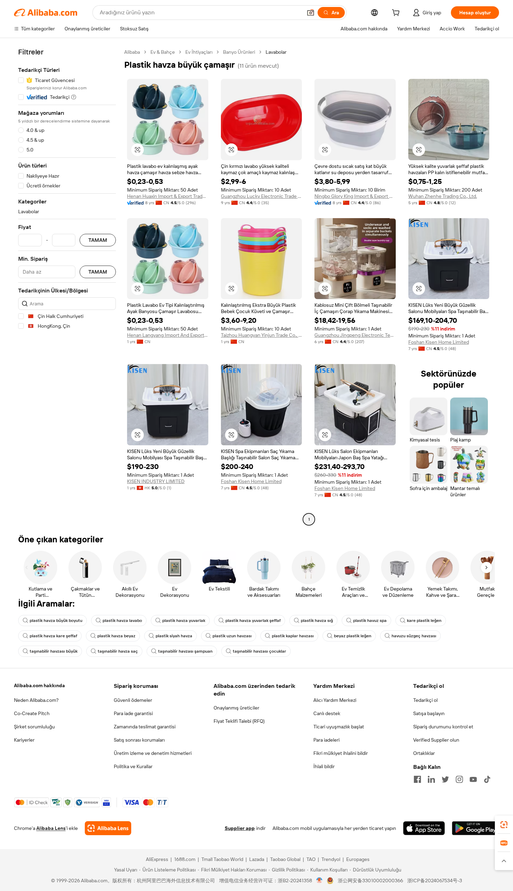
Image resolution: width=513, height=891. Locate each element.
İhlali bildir (324, 766)
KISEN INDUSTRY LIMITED (156, 481)
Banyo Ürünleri (239, 52)
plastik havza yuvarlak (183, 620)
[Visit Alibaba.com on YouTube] (473, 779)
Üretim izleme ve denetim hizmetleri (153, 753)
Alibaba (132, 52)
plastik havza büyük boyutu (56, 620)
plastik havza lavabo (122, 620)
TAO (310, 859)
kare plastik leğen (424, 620)
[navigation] (67, 286)
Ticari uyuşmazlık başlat (338, 726)
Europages (358, 859)
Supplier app (240, 828)
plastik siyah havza (174, 635)
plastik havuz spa (370, 620)
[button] (310, 12)
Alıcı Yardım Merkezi (334, 700)
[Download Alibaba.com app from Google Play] (475, 828)
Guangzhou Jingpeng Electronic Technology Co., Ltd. (355, 335)
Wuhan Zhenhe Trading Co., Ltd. (442, 196)
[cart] (397, 13)
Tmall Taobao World (222, 859)
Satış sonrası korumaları (139, 740)
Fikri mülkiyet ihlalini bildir (340, 753)
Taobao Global (285, 859)
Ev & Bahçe (162, 52)
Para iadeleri (326, 740)
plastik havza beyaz (116, 635)
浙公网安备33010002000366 (370, 880)
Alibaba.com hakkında (39, 685)
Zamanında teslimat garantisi (145, 726)
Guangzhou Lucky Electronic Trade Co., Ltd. (261, 196)
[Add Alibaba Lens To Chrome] (108, 828)
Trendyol (330, 859)
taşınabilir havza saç (118, 651)
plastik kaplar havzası (293, 635)
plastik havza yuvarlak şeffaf (253, 620)
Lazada (256, 859)
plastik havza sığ (317, 620)
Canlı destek (326, 713)
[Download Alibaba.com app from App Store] (424, 828)
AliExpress (157, 859)
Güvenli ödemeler (133, 700)
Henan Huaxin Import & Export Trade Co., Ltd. (167, 196)
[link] (504, 825)
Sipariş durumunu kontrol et (443, 726)
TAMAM (97, 240)
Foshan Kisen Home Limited (438, 342)
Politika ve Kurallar (133, 766)
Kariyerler (24, 740)
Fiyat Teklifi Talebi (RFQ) (239, 721)
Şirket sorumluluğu (34, 726)
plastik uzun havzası (232, 635)
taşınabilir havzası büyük (53, 651)
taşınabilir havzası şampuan (185, 651)
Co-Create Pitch (32, 713)
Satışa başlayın (429, 713)
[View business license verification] (319, 880)
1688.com (184, 859)
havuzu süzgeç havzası (414, 635)
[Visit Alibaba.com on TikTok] (487, 779)
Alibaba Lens (51, 828)
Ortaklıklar (424, 753)
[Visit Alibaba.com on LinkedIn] (431, 779)
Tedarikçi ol (425, 700)
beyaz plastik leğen (352, 635)
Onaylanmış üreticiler (236, 708)
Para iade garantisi (133, 713)
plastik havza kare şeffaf (53, 635)
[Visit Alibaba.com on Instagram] (459, 779)
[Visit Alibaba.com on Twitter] (445, 779)
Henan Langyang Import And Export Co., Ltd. (167, 335)
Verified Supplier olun (436, 740)
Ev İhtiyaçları (199, 52)
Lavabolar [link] (276, 52)
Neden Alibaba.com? (36, 700)
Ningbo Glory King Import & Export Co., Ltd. (355, 196)
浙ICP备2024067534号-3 (434, 880)
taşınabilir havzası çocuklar (259, 651)
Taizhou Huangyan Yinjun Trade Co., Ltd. (261, 335)
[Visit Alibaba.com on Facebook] (417, 779)
